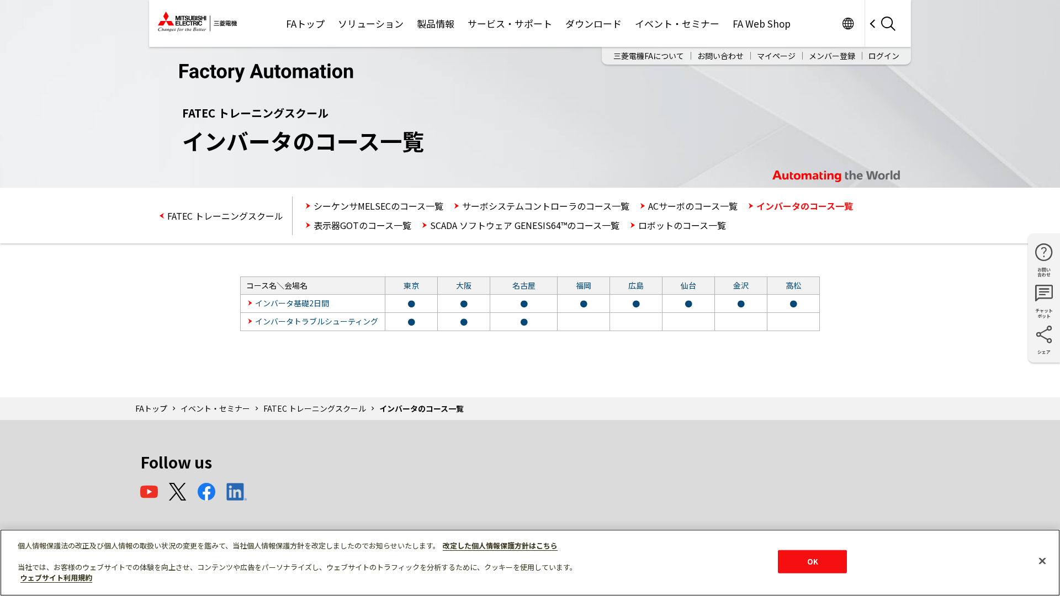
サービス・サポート (510, 23)
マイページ (776, 55)
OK (812, 561)
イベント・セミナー (677, 23)
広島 (636, 285)
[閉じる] (1042, 561)
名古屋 (524, 285)
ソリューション (371, 23)
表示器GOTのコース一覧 (362, 225)
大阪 (463, 285)
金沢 (741, 285)
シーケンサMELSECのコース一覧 (378, 205)
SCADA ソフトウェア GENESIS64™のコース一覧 (524, 225)
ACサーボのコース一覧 (693, 205)
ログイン (883, 55)
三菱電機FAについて (648, 55)
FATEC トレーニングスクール (225, 215)
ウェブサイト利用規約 (56, 577)
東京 (411, 285)
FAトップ (305, 23)
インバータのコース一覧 (804, 205)
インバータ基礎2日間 (292, 302)
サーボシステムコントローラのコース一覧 (545, 205)
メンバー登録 (832, 55)
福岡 (583, 285)
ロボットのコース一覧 (682, 225)
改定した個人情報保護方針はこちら (500, 545)
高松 (793, 285)
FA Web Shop (762, 23)
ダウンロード (593, 23)
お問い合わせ (720, 55)
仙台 (688, 285)
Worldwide (848, 23)
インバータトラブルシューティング (316, 321)
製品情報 (435, 23)
